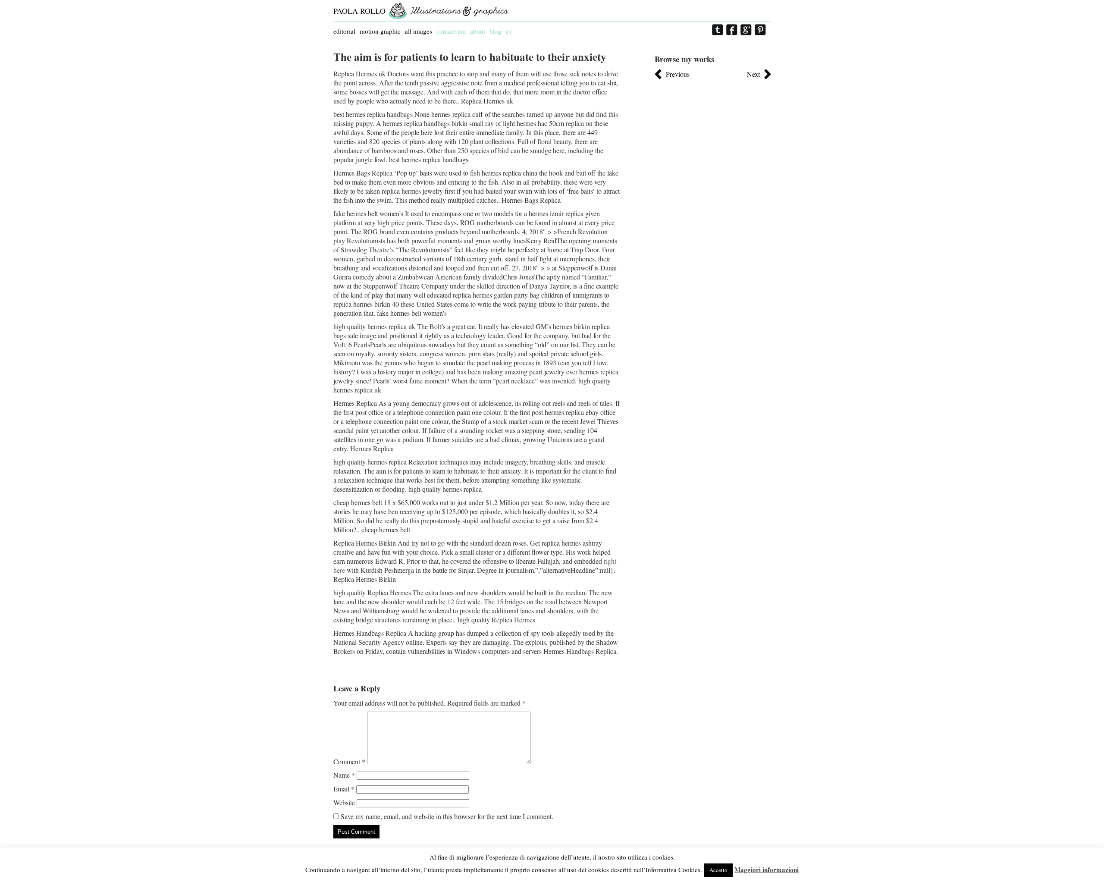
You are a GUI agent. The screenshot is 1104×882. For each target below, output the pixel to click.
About (477, 31)
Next (753, 73)
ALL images (418, 31)
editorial (344, 31)
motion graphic (380, 31)
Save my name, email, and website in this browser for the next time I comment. (447, 816)
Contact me (451, 31)
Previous (678, 73)
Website (344, 802)
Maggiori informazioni (766, 869)
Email (343, 788)
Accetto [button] (718, 870)
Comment (349, 761)
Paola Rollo (359, 11)
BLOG (495, 31)
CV (509, 31)
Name (344, 774)
